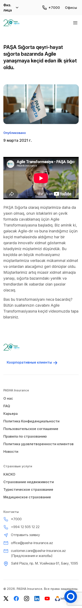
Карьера (10, 413)
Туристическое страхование (28, 489)
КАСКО (9, 474)
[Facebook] (16, 598)
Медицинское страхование (27, 497)
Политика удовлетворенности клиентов (38, 444)
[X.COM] (6, 598)
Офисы (71, 7)
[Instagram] (26, 598)
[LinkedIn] (37, 598)
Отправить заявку (25, 535)
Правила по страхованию (25, 436)
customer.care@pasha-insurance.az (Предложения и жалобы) (38, 553)
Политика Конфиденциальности (31, 421)
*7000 (54, 7)
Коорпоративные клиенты (29, 362)
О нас (8, 398)
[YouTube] (47, 598)
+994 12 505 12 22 (25, 527)
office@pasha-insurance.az (32, 543)
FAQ (6, 406)
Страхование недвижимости (28, 482)
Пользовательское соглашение (30, 429)
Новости (10, 451)
